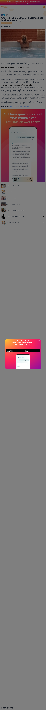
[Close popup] (39, 340)
